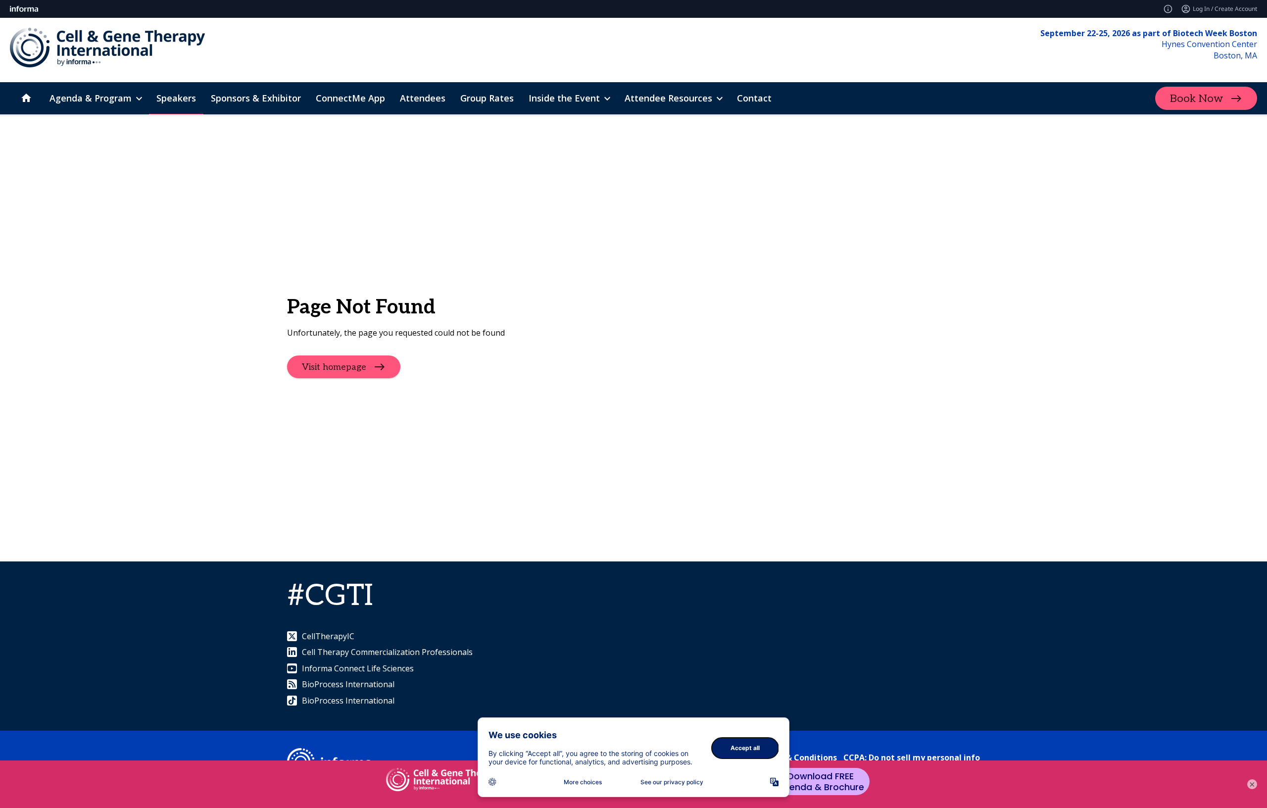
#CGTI (330, 596)
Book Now (1196, 98)
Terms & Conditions (797, 757)
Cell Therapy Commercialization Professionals (387, 652)
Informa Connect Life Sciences (358, 668)
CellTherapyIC (328, 636)
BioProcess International (348, 684)
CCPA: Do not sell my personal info (911, 757)
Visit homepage (334, 367)
